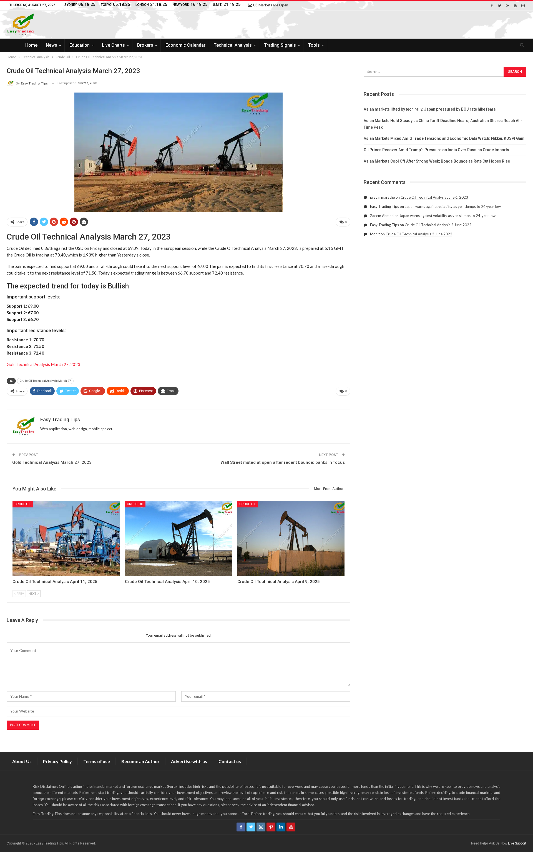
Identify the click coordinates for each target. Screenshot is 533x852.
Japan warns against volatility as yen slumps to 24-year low (453, 206)
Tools (314, 45)
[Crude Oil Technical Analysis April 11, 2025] (66, 538)
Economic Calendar (185, 45)
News (51, 45)
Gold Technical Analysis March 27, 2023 (43, 364)
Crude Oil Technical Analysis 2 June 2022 (438, 225)
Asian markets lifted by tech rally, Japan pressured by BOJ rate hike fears (430, 109)
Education (79, 45)
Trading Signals (280, 45)
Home (31, 45)
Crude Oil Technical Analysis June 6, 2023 (434, 197)
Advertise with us (189, 761)
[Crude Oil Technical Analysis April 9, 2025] (291, 538)
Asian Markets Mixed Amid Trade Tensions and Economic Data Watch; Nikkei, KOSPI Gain (444, 138)
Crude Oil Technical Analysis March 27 (45, 380)
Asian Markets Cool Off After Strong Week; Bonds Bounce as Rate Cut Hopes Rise (437, 161)
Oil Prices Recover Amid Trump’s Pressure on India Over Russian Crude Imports (436, 150)
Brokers (145, 45)
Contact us (229, 761)
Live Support (517, 843)
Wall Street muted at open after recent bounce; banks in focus (283, 462)
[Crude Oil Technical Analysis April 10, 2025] (178, 538)
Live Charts (113, 45)
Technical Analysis (233, 45)
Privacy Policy (57, 761)
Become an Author (140, 761)
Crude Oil (22, 504)
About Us (22, 761)
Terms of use (96, 761)
